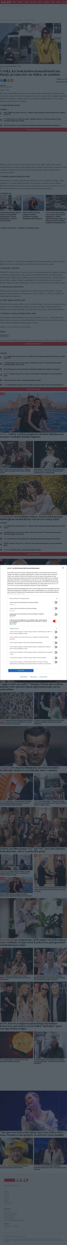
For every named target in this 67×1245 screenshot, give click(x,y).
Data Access (33, 676)
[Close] (63, 568)
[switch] (55, 602)
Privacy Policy (43, 676)
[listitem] (33, 598)
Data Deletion (23, 676)
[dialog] (33, 622)
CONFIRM (21, 670)
